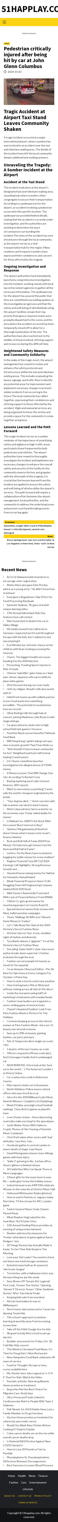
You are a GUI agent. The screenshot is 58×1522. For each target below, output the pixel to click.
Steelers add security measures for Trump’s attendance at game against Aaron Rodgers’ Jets (28, 1237)
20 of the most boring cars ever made (28, 685)
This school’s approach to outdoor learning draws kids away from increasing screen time (26, 1321)
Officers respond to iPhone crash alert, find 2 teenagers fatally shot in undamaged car (27, 1057)
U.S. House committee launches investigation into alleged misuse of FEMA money (27, 765)
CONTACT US (24, 1496)
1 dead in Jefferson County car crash (28, 1049)
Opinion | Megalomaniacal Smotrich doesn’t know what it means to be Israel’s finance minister (26, 833)
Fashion (13, 1482)
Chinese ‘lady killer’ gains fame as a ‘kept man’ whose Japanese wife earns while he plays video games (28, 677)
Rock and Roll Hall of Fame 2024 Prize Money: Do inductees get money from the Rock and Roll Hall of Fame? (27, 845)
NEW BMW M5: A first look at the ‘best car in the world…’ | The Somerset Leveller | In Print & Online (28, 1069)
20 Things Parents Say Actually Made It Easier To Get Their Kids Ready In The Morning (27, 1249)
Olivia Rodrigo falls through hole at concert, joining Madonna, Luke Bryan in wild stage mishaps (28, 717)
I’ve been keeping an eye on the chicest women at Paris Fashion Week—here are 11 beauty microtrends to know (28, 1025)
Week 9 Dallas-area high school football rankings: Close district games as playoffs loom (27, 1109)
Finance (43, 1475)
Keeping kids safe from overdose (26, 1297)
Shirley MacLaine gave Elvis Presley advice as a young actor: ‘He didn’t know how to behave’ (29, 589)
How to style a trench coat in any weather (31, 981)
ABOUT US (9, 1496)
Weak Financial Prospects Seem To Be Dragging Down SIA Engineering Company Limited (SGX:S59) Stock (27, 885)
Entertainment (38, 1482)
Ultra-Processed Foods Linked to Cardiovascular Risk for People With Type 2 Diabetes (28, 1401)
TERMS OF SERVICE (27, 1502)
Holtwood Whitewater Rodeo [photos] (29, 1193)
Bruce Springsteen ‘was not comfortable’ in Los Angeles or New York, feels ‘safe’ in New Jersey (30, 541)
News (7, 43)
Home (11, 1475)
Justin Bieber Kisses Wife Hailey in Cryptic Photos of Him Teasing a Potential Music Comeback (27, 1129)
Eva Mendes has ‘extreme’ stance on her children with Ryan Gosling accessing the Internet (28, 649)
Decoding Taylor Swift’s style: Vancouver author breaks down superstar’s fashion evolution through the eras (28, 953)
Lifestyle (28, 1489)
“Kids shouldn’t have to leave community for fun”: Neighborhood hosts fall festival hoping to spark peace (28, 753)
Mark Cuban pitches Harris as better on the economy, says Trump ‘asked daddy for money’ (27, 813)
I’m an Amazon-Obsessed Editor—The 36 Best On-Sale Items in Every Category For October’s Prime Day (28, 973)
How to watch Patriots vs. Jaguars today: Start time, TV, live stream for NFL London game (28, 1201)
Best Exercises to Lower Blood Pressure (30, 1465)
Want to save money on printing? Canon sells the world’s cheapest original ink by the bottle (28, 793)
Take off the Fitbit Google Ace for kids (29, 1329)
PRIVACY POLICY (42, 1496)
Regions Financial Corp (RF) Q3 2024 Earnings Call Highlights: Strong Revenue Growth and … (27, 865)
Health (22, 1475)
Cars (23, 1482)
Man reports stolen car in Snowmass (27, 1085)
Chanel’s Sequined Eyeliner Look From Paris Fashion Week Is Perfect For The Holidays (27, 1013)
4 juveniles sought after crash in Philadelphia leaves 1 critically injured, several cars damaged (28, 527)
